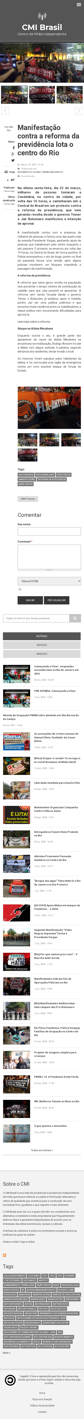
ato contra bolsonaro (17, 1337)
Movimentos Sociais (29, 172)
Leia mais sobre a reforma (34, 321)
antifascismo (42, 1304)
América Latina (41, 1294)
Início (42, 1393)
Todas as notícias (41, 1150)
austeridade (26, 474)
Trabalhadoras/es (52, 172)
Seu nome (24, 524)
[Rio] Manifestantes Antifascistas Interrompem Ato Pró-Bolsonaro (54, 1005)
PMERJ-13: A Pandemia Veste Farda (56, 1076)
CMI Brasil (42, 27)
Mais (6, 1352)
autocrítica (28, 1346)
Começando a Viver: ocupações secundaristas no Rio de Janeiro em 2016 (56, 670)
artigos (42, 645)
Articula (9, 1318)
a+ (13, 180)
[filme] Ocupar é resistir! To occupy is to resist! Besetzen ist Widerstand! (57, 760)
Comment (25, 541)
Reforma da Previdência (52, 479)
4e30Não (69, 1275)
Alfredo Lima (65, 1290)
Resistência (63, 474)
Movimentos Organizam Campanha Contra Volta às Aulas (56, 809)
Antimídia (9, 1308)
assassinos (10, 1327)
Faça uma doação (42, 1399)
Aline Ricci (10, 1294)
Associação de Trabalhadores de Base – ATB (29, 1332)
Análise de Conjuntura (66, 1294)
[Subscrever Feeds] (42, 1255)
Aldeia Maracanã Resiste (41, 1290)
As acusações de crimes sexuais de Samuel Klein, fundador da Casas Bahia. (56, 737)
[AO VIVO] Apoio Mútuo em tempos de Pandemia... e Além (57, 907)
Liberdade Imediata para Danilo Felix (57, 782)
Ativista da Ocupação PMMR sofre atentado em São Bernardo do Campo (41, 717)
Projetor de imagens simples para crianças (55, 1054)
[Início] (42, 16)
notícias (49, 636)
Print (12, 172)
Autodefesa (45, 1346)
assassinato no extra (55, 1323)
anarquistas (55, 1299)
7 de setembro (12, 1280)
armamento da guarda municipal (59, 1313)
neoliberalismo (45, 474)
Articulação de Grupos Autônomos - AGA (41, 1318)
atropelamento (64, 1337)
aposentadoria (13, 1313)
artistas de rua (13, 1323)
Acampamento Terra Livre (19, 1285)
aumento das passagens (57, 1341)
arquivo (42, 653)
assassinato (32, 1323)
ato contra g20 (43, 1337)
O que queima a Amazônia (50, 1125)
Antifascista (60, 1304)
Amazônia (24, 1294)
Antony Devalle (27, 1308)
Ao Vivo (43, 1308)
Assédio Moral (28, 1327)
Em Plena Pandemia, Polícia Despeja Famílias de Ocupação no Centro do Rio (57, 1031)
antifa (28, 1304)
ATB (60, 1332)
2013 (52, 1275)
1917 (44, 1275)
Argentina (31, 1313)
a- (8, 180)
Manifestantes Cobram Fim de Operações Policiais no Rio (52, 980)
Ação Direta (25, 484)
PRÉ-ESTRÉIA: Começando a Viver (55, 690)
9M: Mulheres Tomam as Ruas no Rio (56, 1101)
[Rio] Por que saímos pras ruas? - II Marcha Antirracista (55, 956)
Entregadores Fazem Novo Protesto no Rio (56, 833)
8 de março (29, 1280)
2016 (60, 1275)
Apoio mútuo (58, 1308)
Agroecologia (70, 1285)
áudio (36, 1341)
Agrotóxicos (11, 1290)
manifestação (27, 479)
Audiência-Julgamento (17, 1341)
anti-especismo (13, 1304)
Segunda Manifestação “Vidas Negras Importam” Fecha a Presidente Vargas (53, 933)
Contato (42, 1412)
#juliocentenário (14, 1275)
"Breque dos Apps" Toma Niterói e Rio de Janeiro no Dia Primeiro (57, 882)
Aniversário (72, 1299)
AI (23, 1290)
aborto (43, 1280)
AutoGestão (62, 1346)
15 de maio (33, 1275)
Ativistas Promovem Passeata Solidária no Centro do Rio (52, 858)
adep (56, 1285)
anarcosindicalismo (16, 1299)
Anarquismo (38, 1299)
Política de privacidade (42, 1405)
